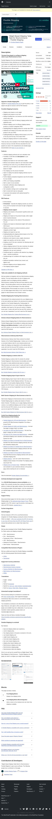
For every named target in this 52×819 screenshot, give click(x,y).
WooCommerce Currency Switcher (11, 567)
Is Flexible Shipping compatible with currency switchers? (15, 727)
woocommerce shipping (47, 84)
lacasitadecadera (27, 586)
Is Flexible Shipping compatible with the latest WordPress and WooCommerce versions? (12, 745)
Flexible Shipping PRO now (14, 103)
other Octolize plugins (9, 596)
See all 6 (49, 70)
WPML (5, 556)
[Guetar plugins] (15, 14)
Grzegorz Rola (23, 771)
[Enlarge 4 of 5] (31, 665)
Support (49, 47)
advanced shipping (46, 73)
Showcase (16, 784)
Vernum (10, 588)
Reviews (11, 47)
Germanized (6, 558)
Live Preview (47, 39)
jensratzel (11, 584)
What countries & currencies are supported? (12, 740)
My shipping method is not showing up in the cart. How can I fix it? (10, 750)
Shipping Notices (7, 458)
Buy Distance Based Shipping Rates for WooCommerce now (17, 332)
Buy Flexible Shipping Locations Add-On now (13, 372)
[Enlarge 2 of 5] (20, 665)
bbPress (4, 800)
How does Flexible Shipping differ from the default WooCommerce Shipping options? (12, 713)
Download (38, 39)
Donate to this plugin (41, 141)
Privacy (3, 791)
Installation (19, 47)
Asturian (6, 809)
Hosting (3, 789)
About (2, 784)
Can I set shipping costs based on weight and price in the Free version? (10, 718)
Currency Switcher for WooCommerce (12, 569)
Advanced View (40, 88)
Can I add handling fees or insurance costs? (12, 732)
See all (49, 113)
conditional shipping (47, 75)
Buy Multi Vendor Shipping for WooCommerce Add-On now (16, 412)
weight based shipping (47, 81)
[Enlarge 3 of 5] (20, 670)
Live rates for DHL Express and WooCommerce (15, 434)
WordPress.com (6, 795)
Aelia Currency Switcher (9, 565)
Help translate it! (36, 10)
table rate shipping (46, 78)
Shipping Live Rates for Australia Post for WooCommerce (17, 440)
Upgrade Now (18, 505)
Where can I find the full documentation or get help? (14, 755)
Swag (41, 791)
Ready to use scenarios (18, 147)
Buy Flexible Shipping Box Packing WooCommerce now (15, 314)
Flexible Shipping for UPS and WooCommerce (14, 420)
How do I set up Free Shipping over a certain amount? (14, 723)
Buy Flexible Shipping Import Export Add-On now (14, 392)
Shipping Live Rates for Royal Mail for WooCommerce (16, 452)
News (2, 786)
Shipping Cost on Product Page (11, 464)
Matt (3, 798)
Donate (41, 789)
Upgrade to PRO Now (7, 269)
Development (28, 47)
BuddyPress (5, 803)
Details (4, 47)
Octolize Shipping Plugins (17, 42)
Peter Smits (15, 588)
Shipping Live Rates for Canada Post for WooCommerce (17, 446)
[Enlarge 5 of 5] (31, 675)
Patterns (16, 791)
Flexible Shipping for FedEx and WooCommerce (15, 426)
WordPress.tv (31, 791)
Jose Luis (11, 586)
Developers (29, 789)
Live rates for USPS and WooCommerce (13, 430)
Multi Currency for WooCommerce (11, 571)
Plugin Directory (5, 6)
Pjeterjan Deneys (23, 588)
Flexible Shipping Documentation (20, 475)
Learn (28, 784)
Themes (16, 786)
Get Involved (42, 784)
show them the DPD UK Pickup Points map (21, 521)
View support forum (41, 129)
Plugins (15, 789)
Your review (39, 113)
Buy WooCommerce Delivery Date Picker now (13, 352)
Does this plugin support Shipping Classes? (11, 736)
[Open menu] (50, 2)
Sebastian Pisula (8, 774)
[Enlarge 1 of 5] (9, 665)
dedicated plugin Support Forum (20, 501)
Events (41, 786)
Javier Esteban (18, 586)
